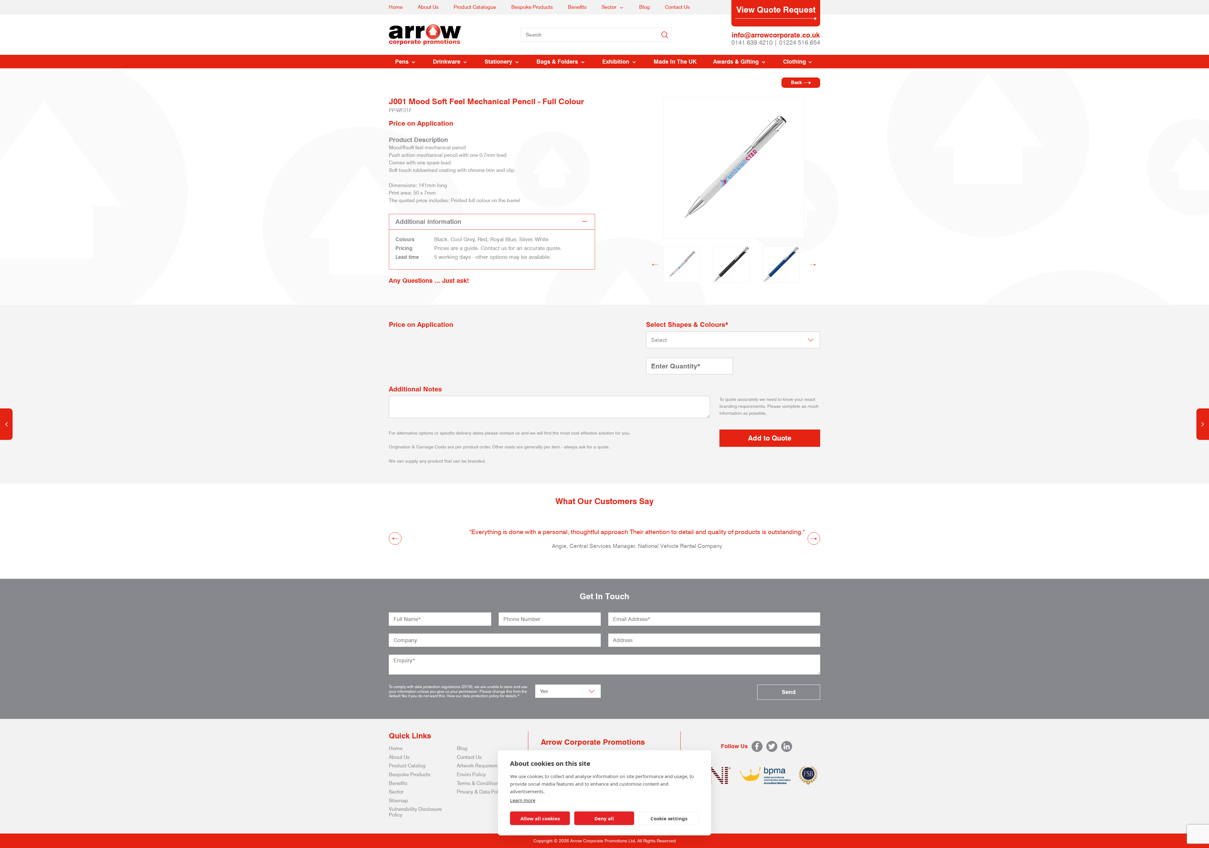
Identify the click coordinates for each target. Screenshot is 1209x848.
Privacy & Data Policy (481, 792)
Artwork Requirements (482, 766)
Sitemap (398, 801)
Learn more (522, 800)
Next (813, 264)
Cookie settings (668, 818)
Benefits (577, 7)
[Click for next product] (1202, 424)
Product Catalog (407, 766)
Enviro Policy (471, 774)
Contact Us (677, 7)
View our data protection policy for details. (482, 695)
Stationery (498, 61)
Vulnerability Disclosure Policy (415, 812)
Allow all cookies (540, 818)
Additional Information (428, 221)
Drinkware (446, 61)
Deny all (604, 818)
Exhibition (615, 61)
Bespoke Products (532, 7)
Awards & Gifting (736, 61)
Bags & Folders (557, 61)
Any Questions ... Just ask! (429, 280)
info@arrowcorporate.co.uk (776, 35)
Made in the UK (675, 61)
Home (396, 7)
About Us (428, 7)
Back (797, 82)
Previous (655, 264)
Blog (644, 7)
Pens (402, 61)
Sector (609, 7)
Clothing (794, 61)
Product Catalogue (475, 7)
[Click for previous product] (6, 424)
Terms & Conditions (479, 783)
